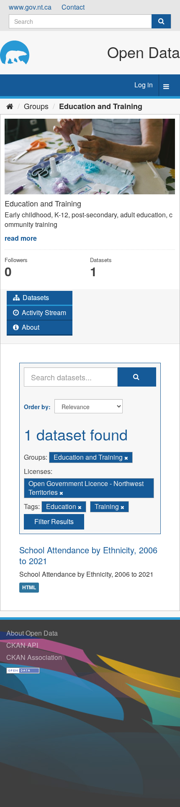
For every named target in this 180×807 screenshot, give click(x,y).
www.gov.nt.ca (30, 7)
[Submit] (161, 21)
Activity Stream (43, 312)
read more (21, 238)
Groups (36, 105)
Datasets (35, 297)
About (29, 327)
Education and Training (100, 106)
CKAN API (22, 645)
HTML (29, 587)
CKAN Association (34, 657)
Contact (73, 7)
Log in (143, 84)
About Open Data (32, 633)
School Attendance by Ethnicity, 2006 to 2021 (88, 555)
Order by (36, 406)
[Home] (9, 105)
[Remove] (126, 457)
